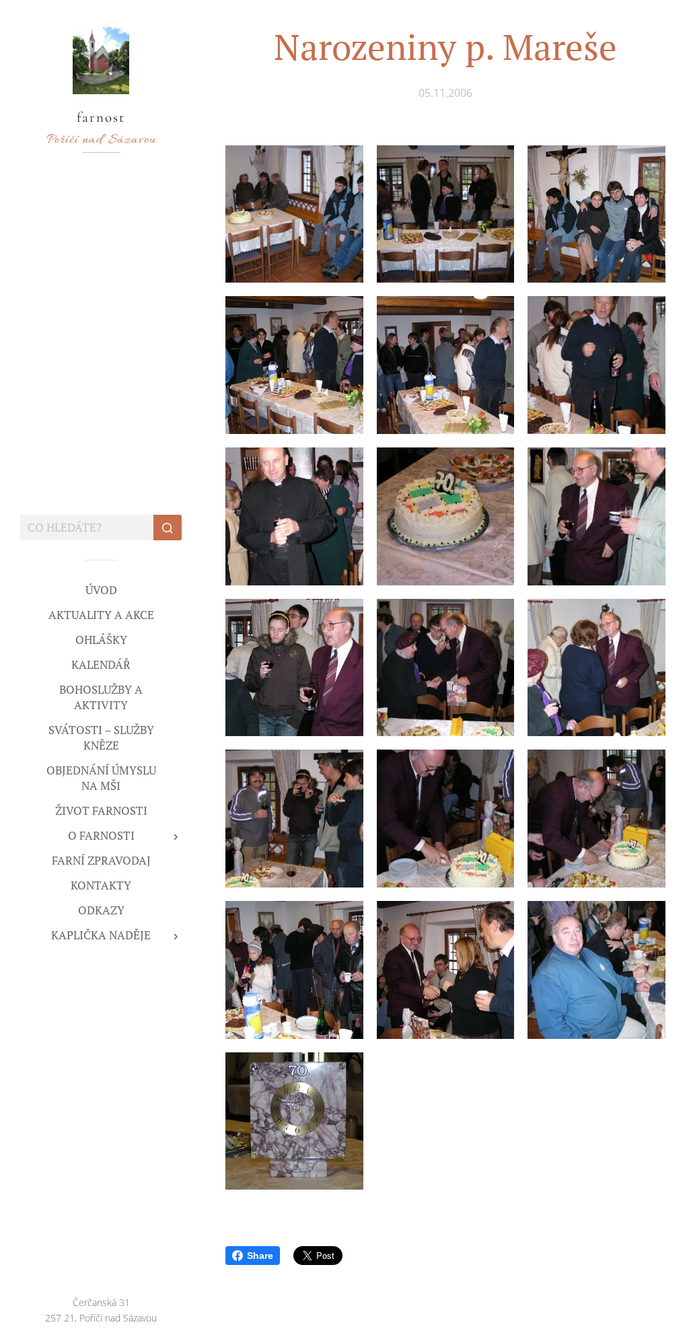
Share (260, 1255)
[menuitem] (101, 590)
